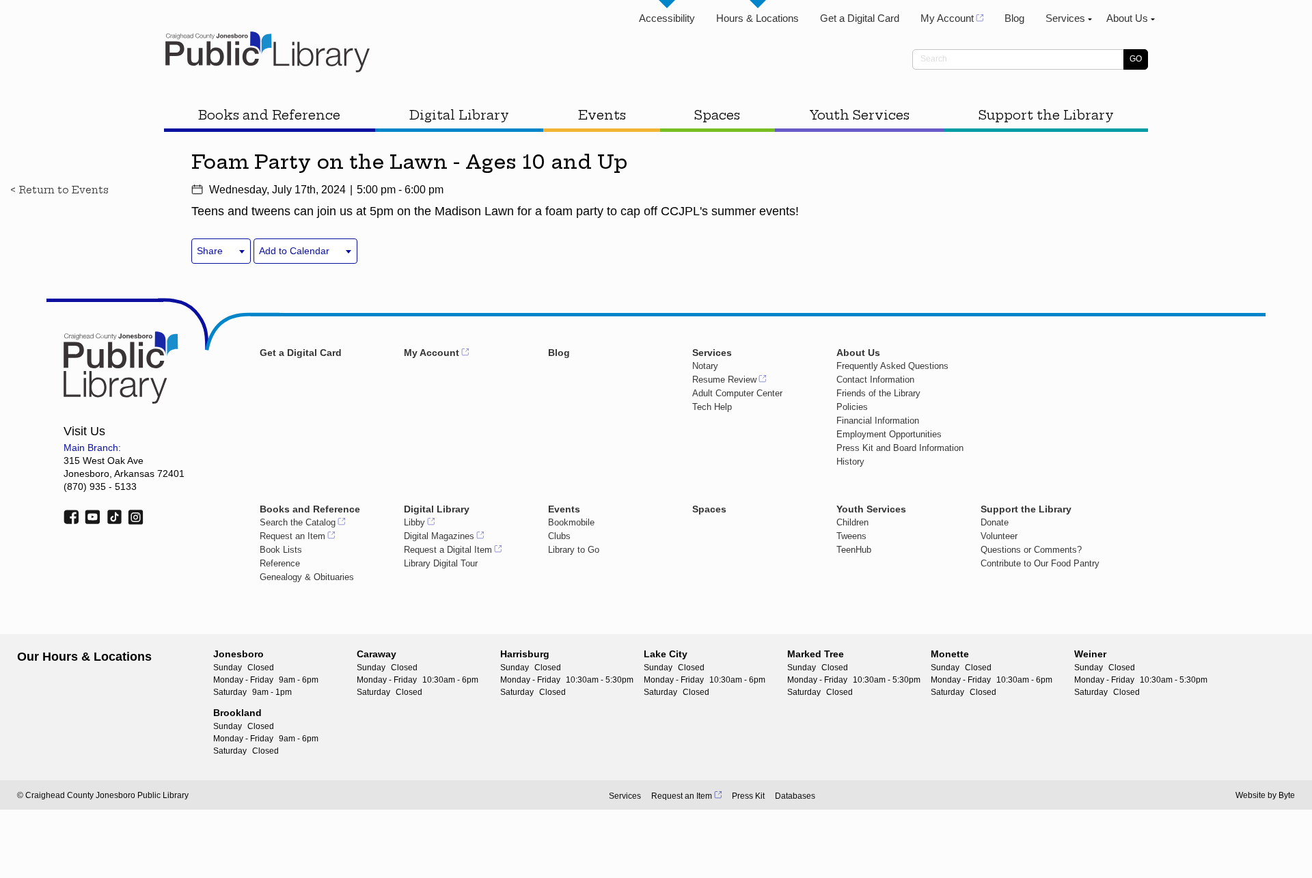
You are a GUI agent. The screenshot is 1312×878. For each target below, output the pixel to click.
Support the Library (1046, 115)
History (850, 461)
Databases (795, 796)
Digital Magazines (439, 536)
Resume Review (724, 379)
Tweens (851, 536)
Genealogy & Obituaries (307, 577)
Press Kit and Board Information (900, 448)
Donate (995, 522)
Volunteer (999, 536)
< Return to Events (59, 190)
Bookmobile (571, 522)
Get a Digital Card (859, 18)
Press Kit (748, 796)
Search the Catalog (298, 522)
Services (1065, 18)
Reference (280, 563)
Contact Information (875, 379)
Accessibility (667, 18)
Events (602, 115)
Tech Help (712, 407)
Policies (852, 407)
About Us (1127, 18)
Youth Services (859, 115)
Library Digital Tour (441, 563)
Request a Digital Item (448, 550)
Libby (414, 522)
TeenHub (853, 550)
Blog (1014, 18)
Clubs (559, 536)
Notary (705, 366)
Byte (1287, 795)
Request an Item (292, 536)
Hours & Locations (757, 18)
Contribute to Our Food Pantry (1040, 563)
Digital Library (459, 115)
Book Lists (281, 550)
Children (852, 522)
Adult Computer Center (737, 393)
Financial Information (877, 420)
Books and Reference (269, 115)
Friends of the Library (878, 393)
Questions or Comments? (1031, 550)
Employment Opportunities (889, 434)
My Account (947, 18)
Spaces (717, 115)
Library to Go (573, 550)
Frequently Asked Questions (892, 366)
